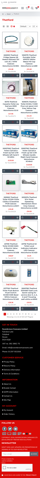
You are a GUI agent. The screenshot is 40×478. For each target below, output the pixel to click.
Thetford (11, 51)
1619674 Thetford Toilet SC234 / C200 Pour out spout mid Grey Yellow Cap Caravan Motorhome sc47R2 (29, 107)
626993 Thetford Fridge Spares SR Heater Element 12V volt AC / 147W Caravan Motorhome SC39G (10, 60)
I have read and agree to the (20, 475)
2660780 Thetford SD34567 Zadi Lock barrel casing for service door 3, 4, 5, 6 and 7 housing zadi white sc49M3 (29, 293)
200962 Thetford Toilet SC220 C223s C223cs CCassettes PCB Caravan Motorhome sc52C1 (11, 201)
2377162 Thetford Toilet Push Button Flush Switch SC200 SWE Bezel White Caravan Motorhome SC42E (11, 293)
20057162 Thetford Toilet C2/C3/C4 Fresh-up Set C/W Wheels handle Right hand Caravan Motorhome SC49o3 (29, 154)
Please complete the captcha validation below (8, 461)
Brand (8, 14)
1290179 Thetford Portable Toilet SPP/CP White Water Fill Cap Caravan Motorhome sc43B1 (29, 60)
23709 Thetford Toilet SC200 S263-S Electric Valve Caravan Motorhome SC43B (11, 248)
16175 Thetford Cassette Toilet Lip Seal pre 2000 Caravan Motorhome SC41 (11, 106)
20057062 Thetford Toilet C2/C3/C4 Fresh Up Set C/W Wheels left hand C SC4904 (11, 152)
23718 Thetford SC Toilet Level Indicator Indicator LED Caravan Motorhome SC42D (29, 248)
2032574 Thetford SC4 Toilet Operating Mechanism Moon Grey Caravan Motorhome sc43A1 (29, 202)
